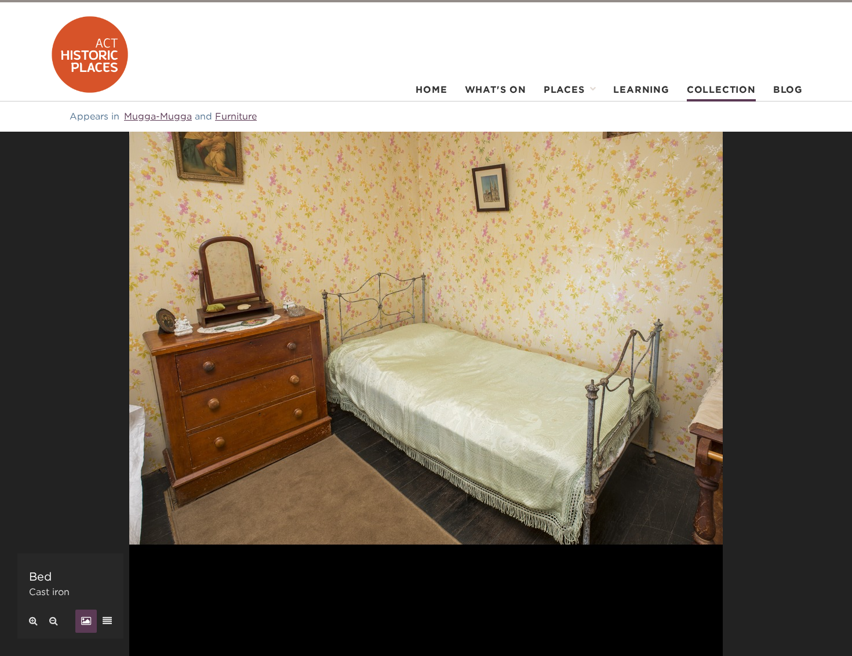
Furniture (236, 116)
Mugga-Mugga (158, 116)
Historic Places (89, 54)
